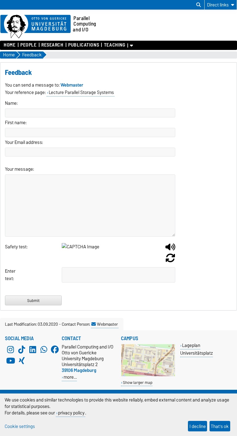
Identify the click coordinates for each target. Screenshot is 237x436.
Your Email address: (24, 142)
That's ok (220, 426)
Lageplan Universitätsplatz (196, 349)
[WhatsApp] (43, 349)
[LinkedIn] (32, 349)
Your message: (19, 169)
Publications (83, 45)
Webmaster (107, 324)
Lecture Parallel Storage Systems (81, 92)
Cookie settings (20, 426)
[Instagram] (10, 349)
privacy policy (71, 413)
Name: (11, 103)
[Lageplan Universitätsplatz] (148, 375)
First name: (16, 122)
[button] (170, 249)
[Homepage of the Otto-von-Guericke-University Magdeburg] (35, 26)
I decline (197, 426)
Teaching (114, 45)
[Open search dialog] (198, 5)
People (28, 45)
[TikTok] (21, 349)
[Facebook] (54, 349)
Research (52, 45)
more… (70, 377)
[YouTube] (10, 360)
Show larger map (137, 382)
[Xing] (21, 360)
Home (9, 45)
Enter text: (10, 274)
